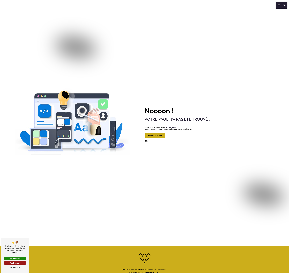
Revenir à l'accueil (155, 135)
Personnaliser (15, 267)
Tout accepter (15, 258)
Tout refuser (15, 263)
